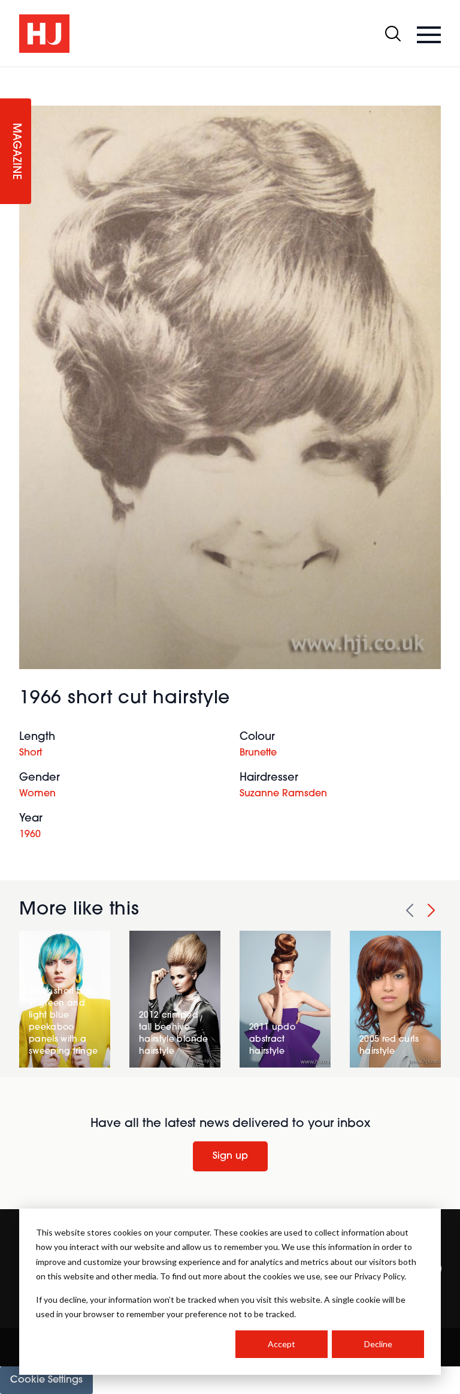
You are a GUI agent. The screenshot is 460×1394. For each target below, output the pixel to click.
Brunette (258, 753)
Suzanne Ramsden (283, 794)
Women (37, 794)
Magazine (15, 151)
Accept (281, 1344)
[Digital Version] (9, 74)
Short (30, 753)
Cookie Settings (46, 1380)
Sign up (230, 1156)
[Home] (44, 33)
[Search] (392, 33)
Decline (378, 1344)
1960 (30, 835)
